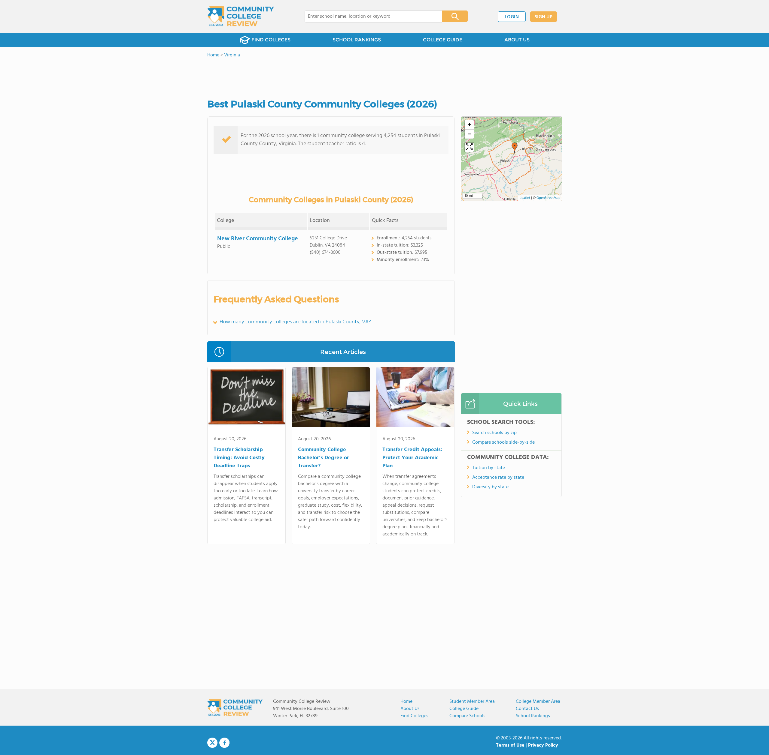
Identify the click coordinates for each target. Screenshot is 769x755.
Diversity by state (490, 487)
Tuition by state (488, 468)
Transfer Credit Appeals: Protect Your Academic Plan (412, 458)
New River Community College (257, 239)
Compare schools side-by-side (503, 442)
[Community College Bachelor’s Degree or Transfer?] (331, 398)
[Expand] (469, 147)
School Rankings (533, 716)
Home (406, 701)
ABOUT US (517, 40)
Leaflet (525, 198)
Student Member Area (472, 701)
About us (410, 708)
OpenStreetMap (548, 198)
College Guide (464, 708)
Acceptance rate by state (498, 477)
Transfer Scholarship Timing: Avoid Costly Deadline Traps (239, 458)
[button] (515, 147)
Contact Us (527, 708)
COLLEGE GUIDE (442, 40)
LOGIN (512, 17)
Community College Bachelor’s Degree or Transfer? (323, 458)
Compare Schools (467, 716)
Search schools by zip (494, 432)
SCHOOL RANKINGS (357, 40)
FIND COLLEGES (270, 40)
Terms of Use (510, 745)
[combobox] (369, 16)
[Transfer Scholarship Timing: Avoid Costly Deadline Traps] (246, 398)
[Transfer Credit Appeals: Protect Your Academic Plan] (415, 398)
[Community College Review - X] (212, 743)
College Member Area (538, 701)
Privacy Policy (543, 745)
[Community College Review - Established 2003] (240, 16)
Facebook (224, 742)
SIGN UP (543, 17)
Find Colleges (414, 716)
